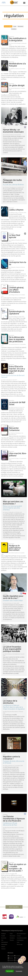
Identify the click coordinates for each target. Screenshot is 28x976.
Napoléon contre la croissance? (11, 757)
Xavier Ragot (14, 316)
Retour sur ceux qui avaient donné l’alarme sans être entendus (12, 508)
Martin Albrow (8, 654)
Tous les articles (8, 26)
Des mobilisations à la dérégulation (17, 39)
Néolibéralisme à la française (17, 64)
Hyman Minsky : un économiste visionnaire (13, 130)
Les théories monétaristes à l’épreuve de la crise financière (14, 818)
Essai (4, 128)
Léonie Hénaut (14, 344)
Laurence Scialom (9, 134)
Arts (2, 940)
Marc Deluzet (6, 873)
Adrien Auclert (14, 407)
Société (3, 935)
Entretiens (13, 29)
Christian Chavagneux (10, 187)
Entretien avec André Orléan (13, 600)
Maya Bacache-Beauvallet (11, 711)
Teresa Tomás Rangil (15, 43)
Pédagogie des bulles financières (12, 181)
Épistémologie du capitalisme (17, 312)
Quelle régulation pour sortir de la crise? (13, 597)
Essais (14, 26)
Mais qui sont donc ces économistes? (13, 502)
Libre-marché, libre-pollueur (18, 454)
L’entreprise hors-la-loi (17, 263)
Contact (19, 935)
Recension (11, 36)
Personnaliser (19, 971)
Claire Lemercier (7, 380)
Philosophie (4, 944)
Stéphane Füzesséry (15, 433)
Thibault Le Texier (15, 267)
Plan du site (19, 944)
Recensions (20, 26)
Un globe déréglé (16, 85)
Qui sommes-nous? (21, 933)
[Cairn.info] (20, 917)
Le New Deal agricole (14, 236)
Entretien (5, 594)
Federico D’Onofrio (15, 240)
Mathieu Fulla (14, 212)
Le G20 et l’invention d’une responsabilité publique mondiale (12, 648)
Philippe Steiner (14, 294)
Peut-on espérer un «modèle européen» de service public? (17, 867)
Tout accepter (9, 971)
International (4, 942)
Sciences (3, 948)
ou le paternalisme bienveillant (15, 547)
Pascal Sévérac (8, 603)
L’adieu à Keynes (16, 209)
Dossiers (12, 940)
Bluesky (11, 958)
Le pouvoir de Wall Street (17, 403)
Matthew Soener (15, 68)
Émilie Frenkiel (14, 552)
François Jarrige (14, 458)
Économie (3, 938)
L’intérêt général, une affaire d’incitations (16, 289)
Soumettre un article (22, 938)
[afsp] (11, 916)
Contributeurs (20, 940)
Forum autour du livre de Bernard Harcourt (12, 376)
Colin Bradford (15, 654)
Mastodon (11, 960)
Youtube (18, 958)
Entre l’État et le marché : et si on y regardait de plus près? (17, 369)
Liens (18, 942)
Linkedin (17, 960)
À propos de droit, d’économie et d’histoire (13, 762)
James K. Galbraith (9, 512)
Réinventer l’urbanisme (14, 429)
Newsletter (11, 955)
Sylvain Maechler (15, 88)
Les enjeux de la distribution (10, 701)
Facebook (17, 955)
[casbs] (5, 916)
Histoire (3, 946)
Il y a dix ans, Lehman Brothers (13, 184)
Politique (3, 933)
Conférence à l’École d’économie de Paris (10, 824)
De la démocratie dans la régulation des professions (17, 339)
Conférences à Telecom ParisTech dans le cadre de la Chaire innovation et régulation (14, 707)
